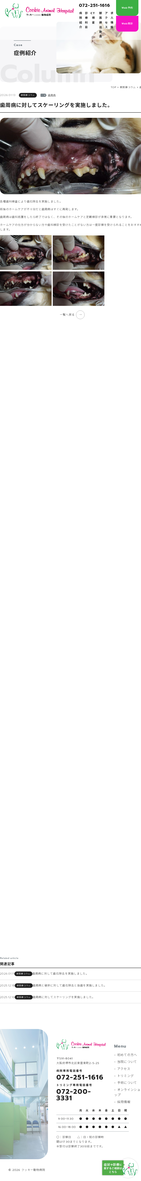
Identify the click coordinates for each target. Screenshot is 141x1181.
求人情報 (112, 20)
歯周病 (52, 95)
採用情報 (124, 1102)
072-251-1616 (94, 5)
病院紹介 (80, 20)
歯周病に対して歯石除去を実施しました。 (60, 974)
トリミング (125, 1075)
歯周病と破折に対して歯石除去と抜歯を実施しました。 (70, 986)
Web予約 (127, 8)
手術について (127, 1082)
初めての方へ (127, 1055)
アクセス (106, 20)
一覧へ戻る (67, 315)
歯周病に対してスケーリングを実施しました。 (64, 997)
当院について (127, 1061)
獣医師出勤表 (100, 25)
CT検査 (92, 18)
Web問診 (127, 23)
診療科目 (86, 20)
